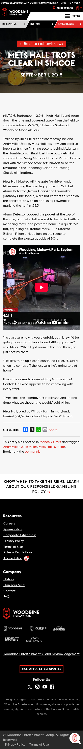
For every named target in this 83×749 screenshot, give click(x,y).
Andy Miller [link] (11, 446)
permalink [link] (32, 451)
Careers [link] (9, 523)
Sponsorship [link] (12, 529)
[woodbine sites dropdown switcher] (79, 8)
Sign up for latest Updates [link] (41, 669)
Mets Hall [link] (45, 446)
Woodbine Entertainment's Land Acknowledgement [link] (41, 654)
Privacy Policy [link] (13, 541)
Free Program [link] (65, 8)
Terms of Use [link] (13, 546)
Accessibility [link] (12, 558)
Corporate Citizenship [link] (19, 535)
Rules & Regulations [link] (17, 552)
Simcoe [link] (59, 446)
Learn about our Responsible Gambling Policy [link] (41, 487)
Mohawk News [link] (50, 442)
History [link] (8, 579)
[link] (15, 12)
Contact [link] (9, 591)
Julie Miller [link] (29, 446)
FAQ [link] (6, 596)
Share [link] (53, 430)
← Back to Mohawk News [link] (41, 44)
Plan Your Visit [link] (14, 585)
